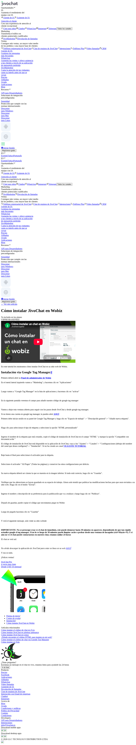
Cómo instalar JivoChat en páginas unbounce (20, 632)
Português (17, 156)
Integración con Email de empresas (15, 694)
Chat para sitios (9, 28)
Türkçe (10, 156)
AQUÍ (68, 548)
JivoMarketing (9, 39)
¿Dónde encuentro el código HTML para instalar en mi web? (26, 637)
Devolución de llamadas (27, 39)
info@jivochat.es (8, 725)
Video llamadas (92, 48)
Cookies (4, 713)
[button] (68, 7)
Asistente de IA (23, 18)
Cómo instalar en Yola (10, 642)
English (4, 156)
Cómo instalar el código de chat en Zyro (18, 630)
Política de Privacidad (10, 711)
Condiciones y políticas (11, 708)
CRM (103, 48)
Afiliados (5, 80)
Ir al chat (5, 667)
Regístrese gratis (8, 151)
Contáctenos (6, 715)
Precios (4, 77)
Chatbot (21, 28)
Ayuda (4, 82)
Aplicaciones (6, 84)
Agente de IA (9, 18)
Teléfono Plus (78, 48)
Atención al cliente (9, 21)
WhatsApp (31, 28)
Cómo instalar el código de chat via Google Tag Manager (25, 639)
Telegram (52, 28)
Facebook (5, 675)
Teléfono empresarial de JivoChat (17, 48)
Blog (3, 87)
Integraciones (65, 48)
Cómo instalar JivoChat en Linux (15, 635)
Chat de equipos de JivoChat (45, 48)
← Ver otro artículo (9, 304)
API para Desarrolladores (11, 720)
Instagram (42, 28)
